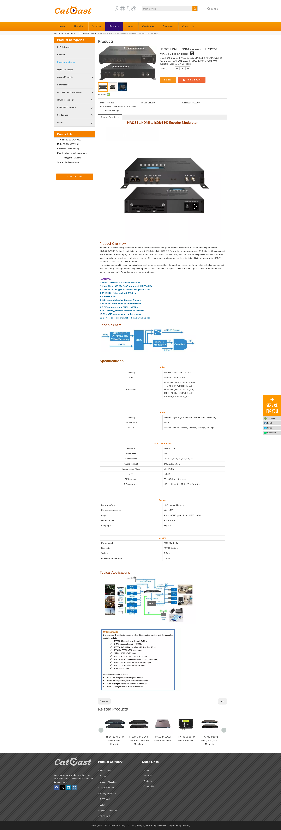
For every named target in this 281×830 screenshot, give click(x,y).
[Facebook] (133, 8)
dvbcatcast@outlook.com (75, 153)
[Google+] (128, 8)
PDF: (102, 106)
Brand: (144, 103)
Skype (269, 428)
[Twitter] (117, 8)
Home (146, 770)
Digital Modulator (107, 787)
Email (269, 423)
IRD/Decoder (106, 799)
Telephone (271, 418)
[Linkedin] (122, 8)
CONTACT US (74, 176)
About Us (147, 775)
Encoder (103, 776)
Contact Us (148, 786)
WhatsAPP (271, 433)
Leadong (186, 825)
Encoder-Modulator (108, 782)
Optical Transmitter (108, 810)
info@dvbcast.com (72, 158)
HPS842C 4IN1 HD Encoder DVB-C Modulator (115, 740)
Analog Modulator (108, 793)
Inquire (167, 79)
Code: (185, 103)
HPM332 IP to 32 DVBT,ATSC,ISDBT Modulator (210, 740)
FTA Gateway (106, 770)
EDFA (102, 805)
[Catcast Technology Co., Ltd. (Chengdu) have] (73, 762)
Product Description (110, 117)
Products (147, 781)
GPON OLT (105, 816)
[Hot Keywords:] (194, 8)
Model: (103, 103)
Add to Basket (194, 79)
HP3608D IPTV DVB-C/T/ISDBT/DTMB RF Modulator (139, 740)
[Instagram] (74, 787)
